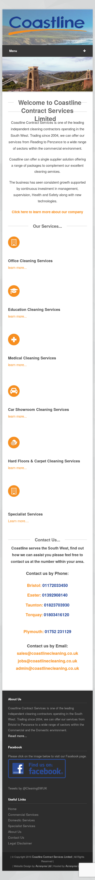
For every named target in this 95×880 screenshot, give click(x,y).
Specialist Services (26, 514)
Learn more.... (18, 520)
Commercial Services (23, 814)
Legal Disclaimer (20, 843)
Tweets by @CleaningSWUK (27, 788)
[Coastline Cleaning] (47, 26)
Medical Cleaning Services (32, 358)
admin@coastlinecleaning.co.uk (47, 668)
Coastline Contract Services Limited (52, 857)
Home (12, 808)
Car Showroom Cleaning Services (38, 409)
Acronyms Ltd (43, 866)
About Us (14, 831)
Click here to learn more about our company (47, 211)
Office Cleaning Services (30, 260)
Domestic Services (21, 820)
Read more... (17, 735)
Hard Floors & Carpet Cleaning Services (44, 461)
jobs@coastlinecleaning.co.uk (47, 661)
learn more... (17, 267)
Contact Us (16, 837)
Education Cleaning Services (34, 309)
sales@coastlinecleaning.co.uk (47, 653)
